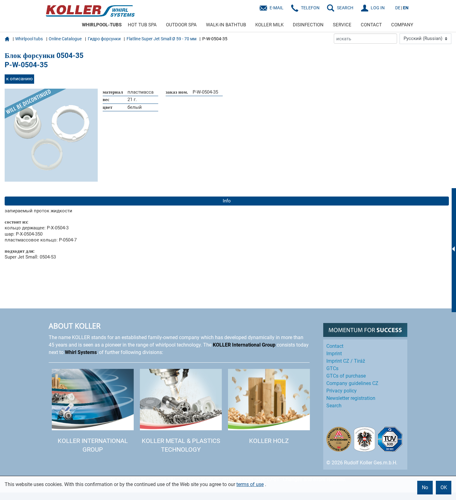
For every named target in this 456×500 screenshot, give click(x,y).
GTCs (332, 368)
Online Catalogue (65, 38)
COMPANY (402, 25)
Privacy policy (341, 391)
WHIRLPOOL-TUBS (102, 25)
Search (334, 406)
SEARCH (345, 7)
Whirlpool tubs (29, 38)
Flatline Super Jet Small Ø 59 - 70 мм (161, 38)
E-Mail (277, 7)
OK (443, 487)
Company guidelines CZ (352, 383)
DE (397, 7)
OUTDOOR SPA (181, 25)
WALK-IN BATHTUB (226, 25)
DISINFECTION (308, 25)
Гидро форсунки (104, 38)
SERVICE (342, 25)
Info (227, 201)
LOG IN (378, 7)
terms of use (250, 484)
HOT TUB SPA (142, 25)
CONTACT (371, 25)
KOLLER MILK (269, 25)
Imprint (334, 353)
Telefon (310, 7)
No (425, 487)
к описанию (19, 79)
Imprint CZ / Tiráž (345, 361)
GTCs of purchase (346, 376)
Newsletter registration (350, 398)
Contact (334, 346)
